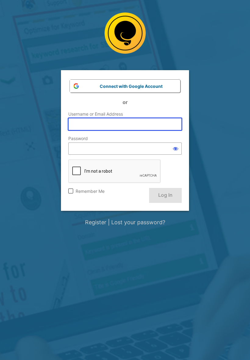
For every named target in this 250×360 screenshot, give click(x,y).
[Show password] (176, 148)
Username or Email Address (95, 114)
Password (78, 138)
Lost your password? (138, 222)
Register (95, 222)
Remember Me (90, 191)
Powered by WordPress (125, 38)
